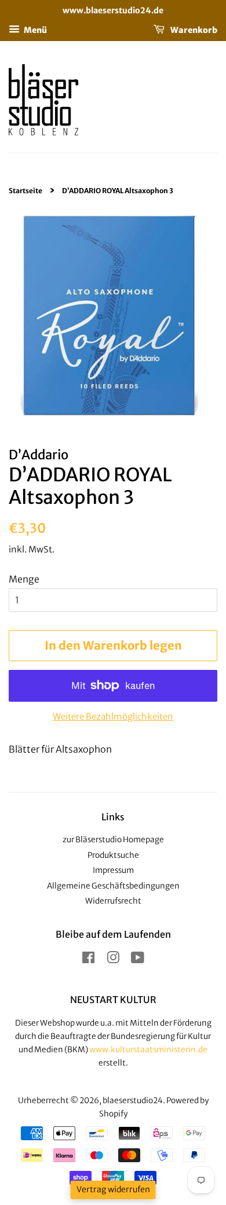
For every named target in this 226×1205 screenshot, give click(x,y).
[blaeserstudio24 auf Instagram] (113, 960)
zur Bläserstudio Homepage (113, 840)
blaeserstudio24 (133, 1100)
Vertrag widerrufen (113, 1189)
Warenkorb (193, 29)
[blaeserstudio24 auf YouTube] (137, 960)
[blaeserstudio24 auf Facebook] (88, 960)
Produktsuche (113, 855)
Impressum (113, 870)
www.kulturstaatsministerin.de (148, 1050)
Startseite (25, 190)
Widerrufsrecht (113, 901)
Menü (35, 29)
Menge (24, 579)
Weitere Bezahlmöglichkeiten (113, 716)
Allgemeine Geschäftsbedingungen (113, 886)
